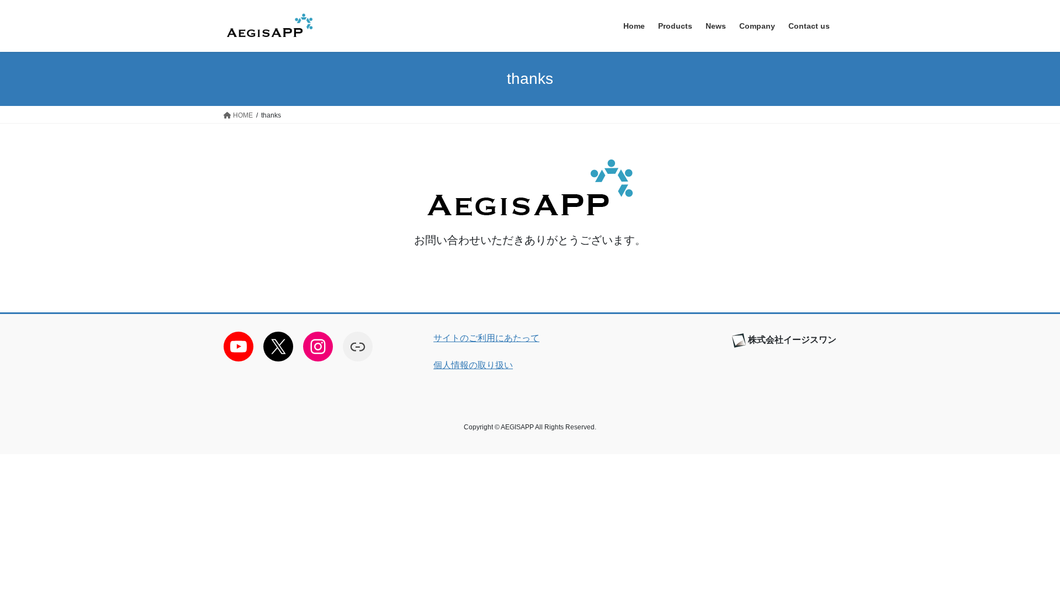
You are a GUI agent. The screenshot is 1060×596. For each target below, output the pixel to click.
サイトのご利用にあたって (486, 338)
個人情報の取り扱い (473, 365)
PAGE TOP (1026, 568)
